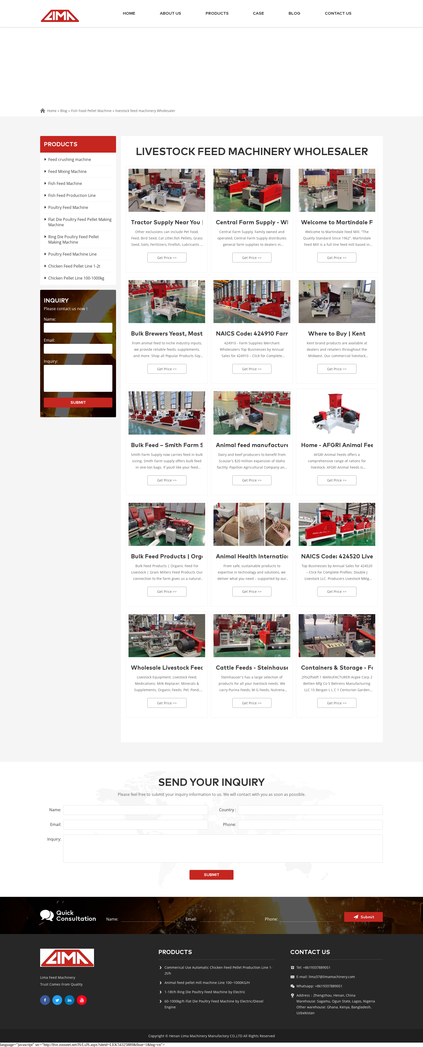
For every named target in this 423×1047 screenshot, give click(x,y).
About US (170, 13)
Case (258, 13)
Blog (294, 13)
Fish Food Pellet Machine (91, 110)
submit (78, 403)
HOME (129, 13)
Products (217, 13)
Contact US (338, 13)
